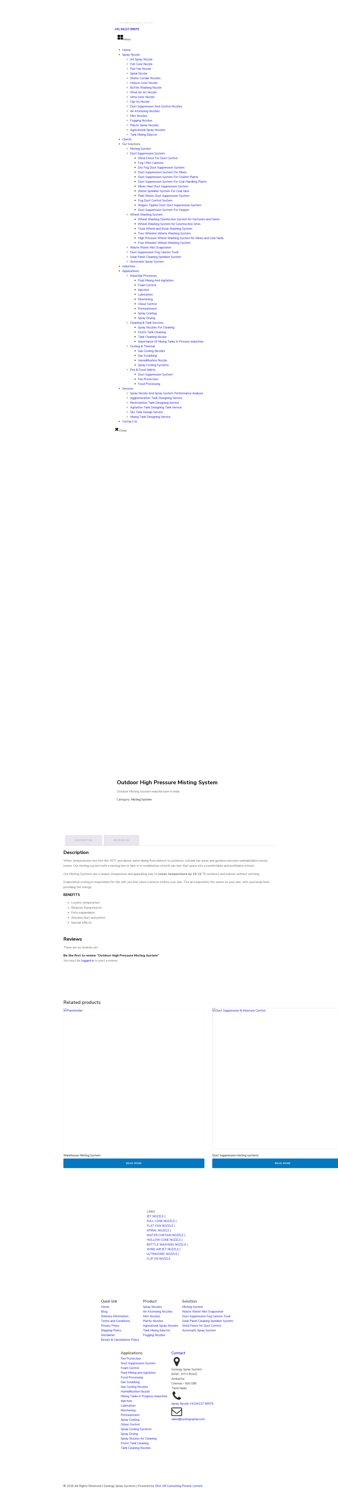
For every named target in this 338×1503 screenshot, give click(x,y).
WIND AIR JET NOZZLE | (163, 1249)
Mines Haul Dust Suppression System (163, 186)
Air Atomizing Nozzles (145, 111)
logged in (87, 960)
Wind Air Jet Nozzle (143, 92)
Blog (104, 1312)
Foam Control (147, 285)
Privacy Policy (110, 1326)
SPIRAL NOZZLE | (159, 1230)
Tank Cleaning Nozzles (136, 1448)
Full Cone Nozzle (141, 64)
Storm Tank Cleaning (152, 332)
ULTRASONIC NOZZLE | (163, 1254)
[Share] (325, 4)
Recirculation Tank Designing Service (154, 403)
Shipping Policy (111, 1330)
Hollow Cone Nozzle (144, 83)
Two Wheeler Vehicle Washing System (164, 233)
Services (127, 389)
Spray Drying (146, 318)
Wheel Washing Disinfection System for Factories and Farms (179, 219)
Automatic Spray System (147, 262)
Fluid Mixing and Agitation (138, 1373)
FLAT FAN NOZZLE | (161, 1226)
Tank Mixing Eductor (143, 135)
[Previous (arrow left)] (7, 751)
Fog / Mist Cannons (151, 163)
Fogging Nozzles (141, 120)
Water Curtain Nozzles (145, 78)
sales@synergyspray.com (188, 1419)
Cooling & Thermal (142, 346)
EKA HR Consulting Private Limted (178, 1486)
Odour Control (147, 304)
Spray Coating (147, 313)
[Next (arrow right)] (331, 751)
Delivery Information (115, 1316)
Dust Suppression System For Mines (162, 172)
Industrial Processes (143, 276)
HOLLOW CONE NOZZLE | (164, 1240)
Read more (134, 1163)
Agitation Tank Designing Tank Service (156, 407)
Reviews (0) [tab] (121, 840)
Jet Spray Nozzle (141, 59)
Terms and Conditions (115, 1321)
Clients (127, 139)
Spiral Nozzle (138, 73)
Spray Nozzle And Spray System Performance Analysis (166, 393)
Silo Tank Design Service (146, 412)
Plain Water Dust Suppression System (164, 196)
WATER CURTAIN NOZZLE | (166, 1235)
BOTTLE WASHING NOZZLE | (167, 1244)
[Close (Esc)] (333, 4)
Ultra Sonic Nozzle (142, 97)
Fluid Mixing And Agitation (155, 280)
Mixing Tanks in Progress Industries (144, 1396)
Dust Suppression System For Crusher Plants (168, 177)
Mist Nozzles (138, 116)
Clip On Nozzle (140, 102)
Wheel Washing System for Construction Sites (169, 224)
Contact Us (129, 421)
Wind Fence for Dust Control (201, 1326)
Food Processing (149, 384)
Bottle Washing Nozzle (146, 88)
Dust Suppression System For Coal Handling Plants (172, 182)
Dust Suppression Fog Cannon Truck (154, 252)
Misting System (140, 149)
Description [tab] (83, 840)
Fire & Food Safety (143, 370)
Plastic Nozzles (153, 1321)
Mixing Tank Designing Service (150, 417)
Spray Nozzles (152, 1307)
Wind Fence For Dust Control (158, 158)
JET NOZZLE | (156, 1216)
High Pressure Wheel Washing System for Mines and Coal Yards (181, 238)
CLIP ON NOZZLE (158, 1259)
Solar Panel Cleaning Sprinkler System (155, 257)
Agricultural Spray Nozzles (147, 130)
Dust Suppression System (147, 153)
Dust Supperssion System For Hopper (163, 210)
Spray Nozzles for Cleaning (138, 1438)
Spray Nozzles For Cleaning (156, 327)
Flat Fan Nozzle (140, 69)
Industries (128, 266)
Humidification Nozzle (152, 360)
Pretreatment (147, 309)
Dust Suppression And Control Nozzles (156, 106)
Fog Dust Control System (155, 200)
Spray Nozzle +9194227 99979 (192, 1404)
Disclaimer (108, 1335)
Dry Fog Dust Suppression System (161, 168)
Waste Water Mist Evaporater (150, 247)
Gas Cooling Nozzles (151, 351)
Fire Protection (148, 379)
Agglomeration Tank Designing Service (156, 398)
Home (126, 50)
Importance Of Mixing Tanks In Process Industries (171, 342)
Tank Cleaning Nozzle (152, 337)
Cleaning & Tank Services (147, 323)
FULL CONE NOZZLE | (161, 1221)
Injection (143, 290)
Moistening (145, 299)
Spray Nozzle (131, 55)
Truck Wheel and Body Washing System (165, 229)
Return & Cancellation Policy (120, 1340)
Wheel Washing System (146, 215)
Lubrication (145, 294)
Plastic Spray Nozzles (144, 125)
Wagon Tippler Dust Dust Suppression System (169, 205)
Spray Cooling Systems (153, 365)
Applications (130, 271)
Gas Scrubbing (147, 356)
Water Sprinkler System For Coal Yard (163, 191)
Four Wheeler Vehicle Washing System (164, 243)
